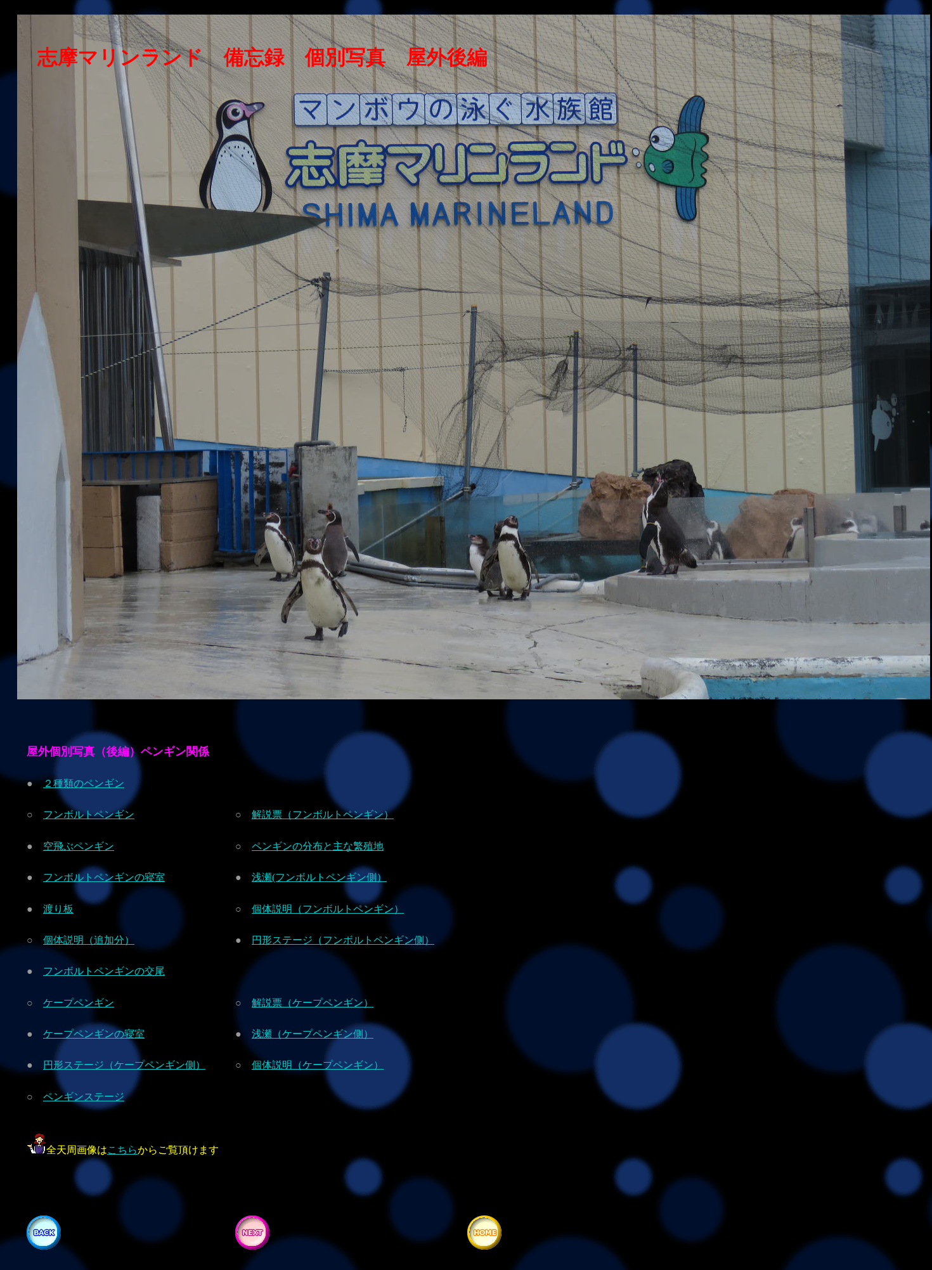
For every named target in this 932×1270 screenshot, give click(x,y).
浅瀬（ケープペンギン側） (312, 1033)
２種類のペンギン (83, 783)
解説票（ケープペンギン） (312, 1002)
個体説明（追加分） (88, 940)
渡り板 (58, 909)
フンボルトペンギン (88, 814)
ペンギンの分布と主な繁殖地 (318, 846)
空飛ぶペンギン (78, 846)
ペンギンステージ (83, 1096)
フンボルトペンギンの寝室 (104, 877)
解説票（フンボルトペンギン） (323, 814)
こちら (122, 1149)
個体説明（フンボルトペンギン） (328, 909)
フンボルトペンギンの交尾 (104, 971)
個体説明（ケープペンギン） (318, 1064)
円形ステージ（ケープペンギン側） (124, 1064)
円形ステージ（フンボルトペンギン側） (343, 940)
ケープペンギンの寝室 (94, 1033)
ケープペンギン (78, 1002)
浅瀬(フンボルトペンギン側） (319, 877)
